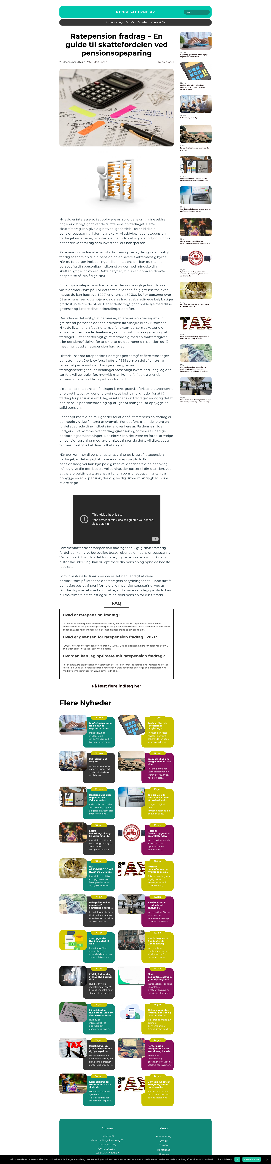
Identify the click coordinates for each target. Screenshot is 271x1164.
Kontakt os (158, 22)
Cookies (143, 22)
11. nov (157, 753)
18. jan (99, 825)
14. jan (157, 1040)
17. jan (157, 861)
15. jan (99, 1004)
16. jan (99, 932)
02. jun (157, 717)
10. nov (99, 789)
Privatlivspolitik (251, 1159)
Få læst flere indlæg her (116, 686)
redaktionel (166, 62)
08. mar (99, 717)
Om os (130, 22)
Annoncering (114, 22)
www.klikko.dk (110, 1152)
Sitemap (164, 1154)
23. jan (157, 789)
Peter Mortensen (96, 62)
